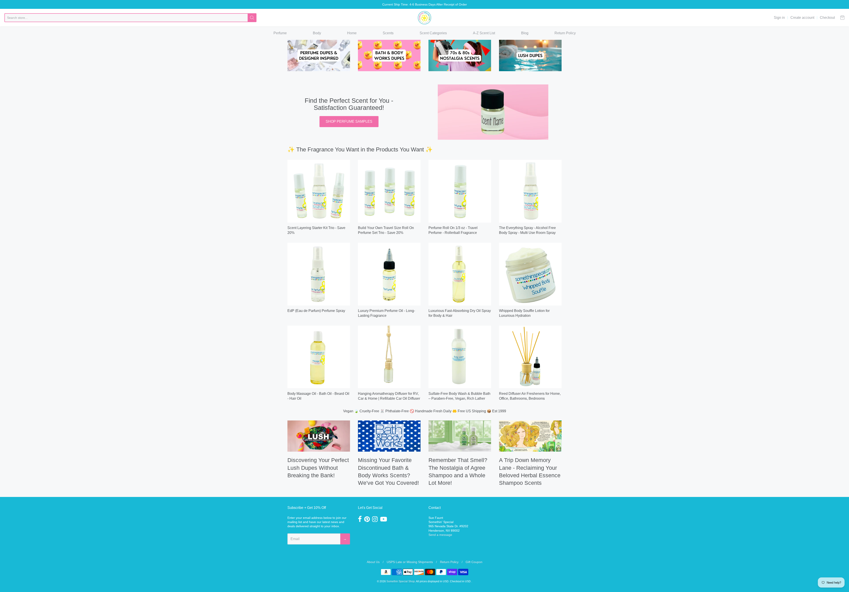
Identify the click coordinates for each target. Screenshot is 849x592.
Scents (388, 33)
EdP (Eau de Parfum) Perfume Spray (316, 311)
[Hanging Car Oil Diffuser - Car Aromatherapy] (389, 357)
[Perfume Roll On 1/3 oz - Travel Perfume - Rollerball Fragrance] (459, 191)
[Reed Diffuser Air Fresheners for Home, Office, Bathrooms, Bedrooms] (530, 357)
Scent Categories (433, 33)
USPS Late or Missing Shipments (410, 562)
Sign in (779, 17)
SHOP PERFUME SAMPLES (349, 121)
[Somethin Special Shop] (424, 17)
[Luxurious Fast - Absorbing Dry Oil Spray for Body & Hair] (459, 274)
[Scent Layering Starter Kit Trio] (318, 191)
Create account (802, 17)
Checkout (827, 17)
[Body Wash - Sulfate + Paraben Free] (459, 357)
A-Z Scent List (484, 33)
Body (317, 33)
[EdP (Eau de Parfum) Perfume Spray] (318, 274)
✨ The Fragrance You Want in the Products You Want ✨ (360, 149)
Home (352, 33)
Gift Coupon (474, 562)
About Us (373, 562)
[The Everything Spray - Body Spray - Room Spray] (530, 191)
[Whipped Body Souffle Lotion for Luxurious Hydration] (530, 274)
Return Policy (565, 33)
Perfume (280, 33)
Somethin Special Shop (400, 581)
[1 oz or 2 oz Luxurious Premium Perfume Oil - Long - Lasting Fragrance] (389, 274)
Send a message (440, 535)
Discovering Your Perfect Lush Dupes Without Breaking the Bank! (318, 467)
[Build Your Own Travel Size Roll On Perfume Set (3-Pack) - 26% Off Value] (389, 191)
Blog (524, 33)
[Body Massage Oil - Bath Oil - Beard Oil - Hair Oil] (318, 357)
